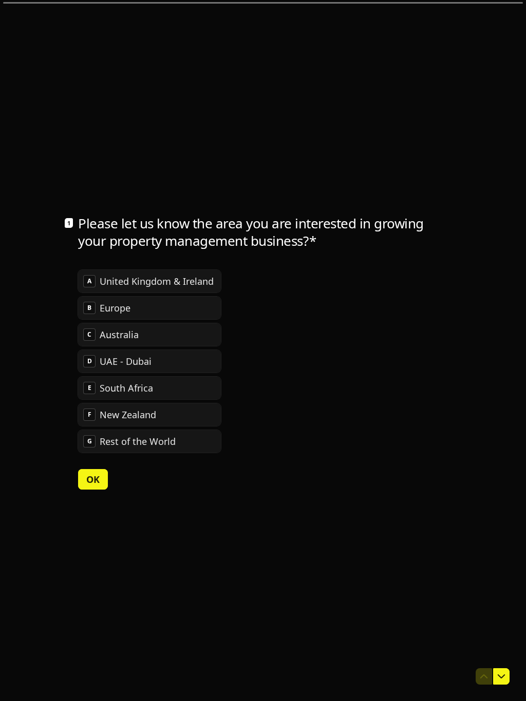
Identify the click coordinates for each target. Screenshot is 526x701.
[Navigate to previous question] (484, 676)
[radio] (149, 281)
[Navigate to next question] (501, 676)
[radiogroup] (149, 361)
